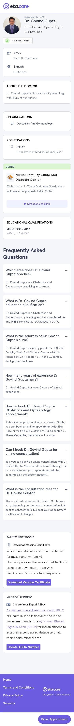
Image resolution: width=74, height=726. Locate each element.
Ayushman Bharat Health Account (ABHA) (35, 610)
